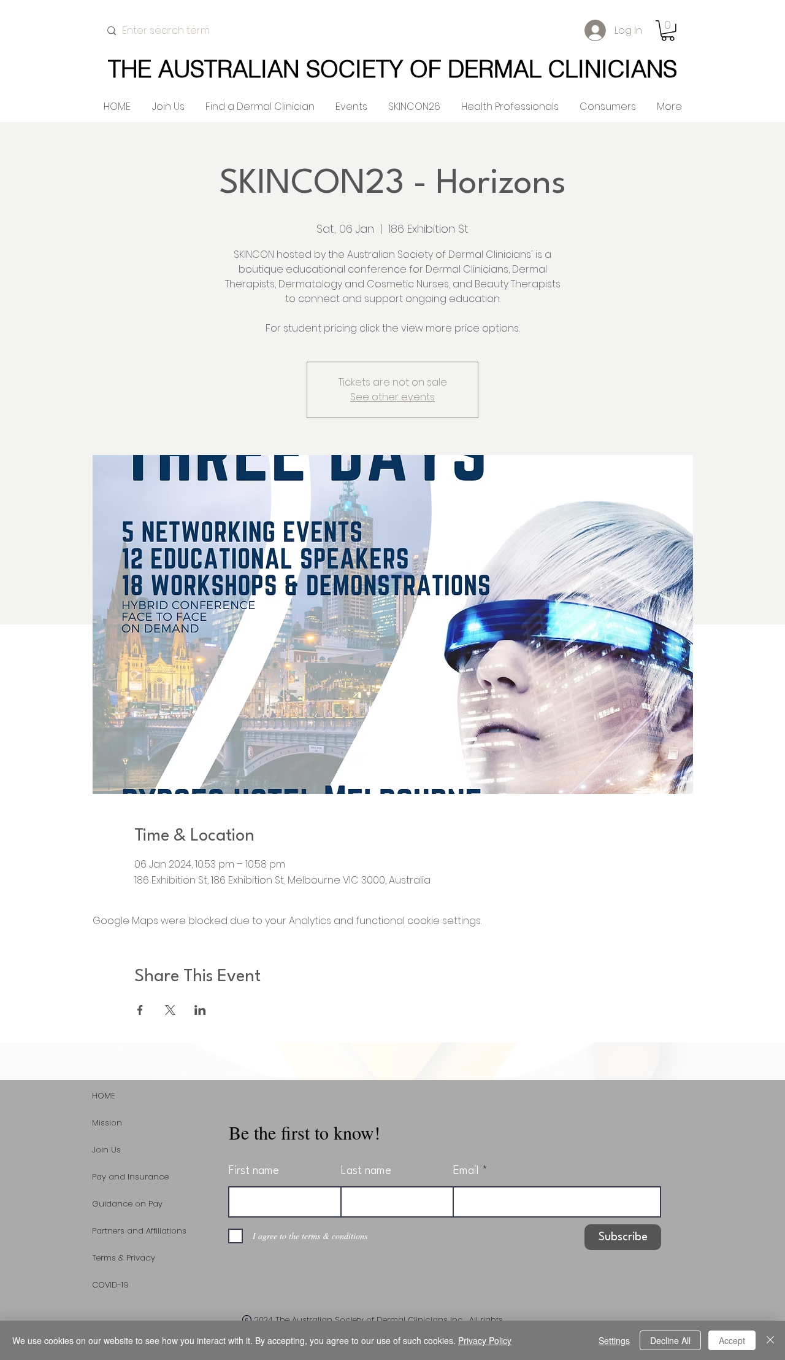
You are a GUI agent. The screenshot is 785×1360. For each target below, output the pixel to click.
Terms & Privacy (123, 1258)
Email (466, 1170)
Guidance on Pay (127, 1204)
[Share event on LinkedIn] (200, 1010)
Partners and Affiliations (139, 1231)
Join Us (106, 1150)
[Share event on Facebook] (140, 1010)
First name (254, 1170)
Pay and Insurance (130, 1177)
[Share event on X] (170, 1010)
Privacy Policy (484, 1340)
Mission (107, 1123)
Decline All (670, 1340)
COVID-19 (110, 1285)
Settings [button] (614, 1340)
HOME (103, 1096)
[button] (668, 30)
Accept (732, 1340)
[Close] (770, 1340)
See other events (392, 397)
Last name (366, 1170)
